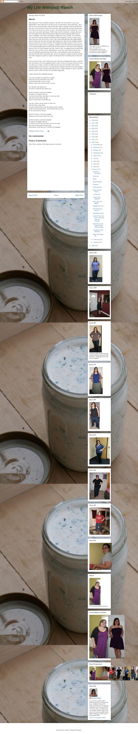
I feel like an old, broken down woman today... (98, 225)
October (96, 150)
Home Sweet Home (97, 190)
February (96, 239)
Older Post (79, 195)
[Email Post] (48, 131)
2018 (93, 120)
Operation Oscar (98, 213)
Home (56, 195)
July (94, 158)
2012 (93, 136)
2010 (93, 142)
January (96, 242)
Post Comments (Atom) (60, 200)
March (95, 169)
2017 (93, 123)
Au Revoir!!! (96, 194)
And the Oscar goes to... (97, 209)
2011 (93, 139)
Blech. (95, 179)
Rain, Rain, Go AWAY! (97, 202)
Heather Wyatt (96, 698)
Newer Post (33, 195)
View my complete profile (97, 717)
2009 (93, 245)
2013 (93, 134)
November (96, 147)
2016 (93, 126)
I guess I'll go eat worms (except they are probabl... (98, 218)
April (95, 166)
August (95, 155)
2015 (93, 128)
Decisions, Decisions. (97, 172)
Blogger (79, 730)
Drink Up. (96, 176)
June (95, 161)
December (96, 144)
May (94, 164)
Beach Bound (97, 181)
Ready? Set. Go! (98, 206)
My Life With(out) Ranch (50, 7)
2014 (93, 131)
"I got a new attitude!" (97, 198)
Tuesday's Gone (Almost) (98, 230)
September (97, 153)
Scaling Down (97, 187)
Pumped (95, 184)
